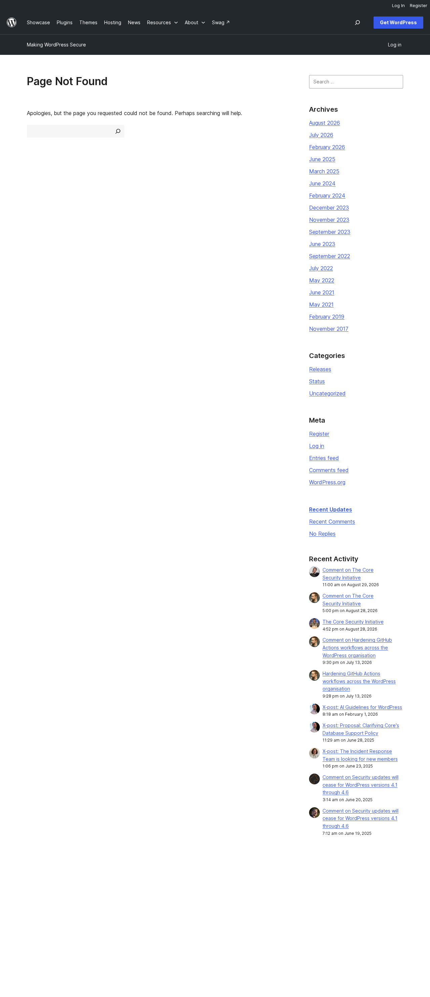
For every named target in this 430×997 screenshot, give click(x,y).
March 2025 (324, 171)
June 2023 (322, 244)
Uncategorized (327, 393)
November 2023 (329, 219)
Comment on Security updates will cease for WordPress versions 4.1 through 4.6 (360, 784)
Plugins (111, 906)
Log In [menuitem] (398, 5)
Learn (186, 885)
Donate (268, 906)
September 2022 (329, 256)
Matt (341, 895)
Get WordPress (398, 22)
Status (317, 381)
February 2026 (327, 147)
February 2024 (327, 195)
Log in (316, 445)
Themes (112, 895)
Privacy (35, 917)
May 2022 (321, 280)
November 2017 (328, 328)
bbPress (345, 906)
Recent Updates (330, 509)
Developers (193, 906)
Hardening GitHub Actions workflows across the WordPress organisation (359, 681)
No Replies (322, 533)
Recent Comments (332, 521)
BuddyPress (349, 917)
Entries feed (324, 458)
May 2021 (321, 304)
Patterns (112, 917)
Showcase (115, 885)
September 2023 (329, 231)
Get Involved (271, 885)
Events (264, 895)
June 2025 (322, 159)
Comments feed (329, 470)
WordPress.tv (198, 917)
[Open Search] (357, 22)
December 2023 (329, 207)
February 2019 (326, 316)
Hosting (35, 906)
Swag (266, 917)
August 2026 (324, 122)
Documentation (197, 895)
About (33, 885)
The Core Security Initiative (353, 622)
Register (319, 433)
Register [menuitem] (418, 5)
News (33, 895)
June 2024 (322, 183)
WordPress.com (353, 885)
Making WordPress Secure (56, 44)
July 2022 (321, 268)
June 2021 (321, 292)
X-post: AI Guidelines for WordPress (362, 707)
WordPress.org (327, 482)
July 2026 (321, 135)
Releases (320, 369)
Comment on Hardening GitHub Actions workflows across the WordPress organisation (357, 647)
